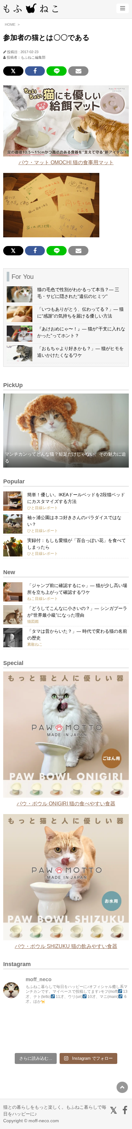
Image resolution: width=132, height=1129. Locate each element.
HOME (10, 24)
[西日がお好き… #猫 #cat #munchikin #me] (113, 1020)
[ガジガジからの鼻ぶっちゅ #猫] (50, 1020)
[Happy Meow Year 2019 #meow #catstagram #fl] (18, 1039)
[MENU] (122, 8)
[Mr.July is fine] (82, 1039)
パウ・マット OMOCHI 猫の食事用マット (66, 162)
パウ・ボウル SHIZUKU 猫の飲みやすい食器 (66, 946)
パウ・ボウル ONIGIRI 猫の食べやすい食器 (66, 803)
